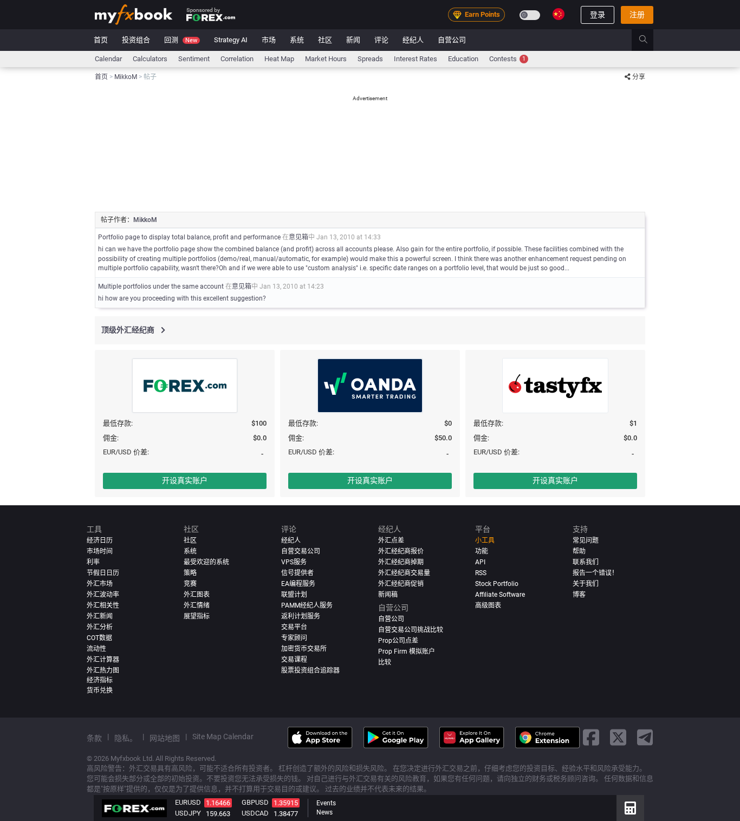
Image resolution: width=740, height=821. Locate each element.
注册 (637, 14)
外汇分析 (100, 626)
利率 (93, 562)
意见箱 (298, 237)
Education (463, 59)
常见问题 (586, 540)
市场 (269, 40)
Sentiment (194, 59)
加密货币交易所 (304, 648)
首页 (101, 40)
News (324, 812)
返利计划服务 (300, 616)
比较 (384, 662)
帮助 (579, 551)
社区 (325, 40)
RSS (480, 572)
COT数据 (99, 637)
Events (326, 803)
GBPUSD (255, 802)
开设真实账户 (184, 480)
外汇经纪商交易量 (404, 572)
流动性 (96, 648)
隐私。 (125, 737)
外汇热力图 (103, 670)
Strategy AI (231, 40)
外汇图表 (197, 594)
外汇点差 (391, 540)
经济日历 (100, 540)
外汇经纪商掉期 (401, 562)
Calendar (108, 59)
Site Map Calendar (223, 736)
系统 (297, 40)
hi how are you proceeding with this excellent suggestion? (182, 298)
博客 (579, 594)
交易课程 (294, 659)
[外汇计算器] (630, 808)
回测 (180, 40)
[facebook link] (591, 737)
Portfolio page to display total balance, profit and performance (189, 237)
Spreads (370, 59)
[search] (649, 40)
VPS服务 (294, 562)
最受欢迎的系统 (206, 562)
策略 (190, 572)
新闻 (353, 40)
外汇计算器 (103, 659)
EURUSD (188, 802)
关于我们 (586, 583)
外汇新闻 (100, 616)
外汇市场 (100, 583)
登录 (597, 14)
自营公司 (452, 40)
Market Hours (326, 59)
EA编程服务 (298, 583)
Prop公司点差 (398, 640)
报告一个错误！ (595, 572)
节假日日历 (103, 572)
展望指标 (197, 616)
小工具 (485, 540)
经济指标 (100, 679)
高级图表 (488, 605)
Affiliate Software (500, 594)
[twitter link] (618, 737)
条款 (94, 737)
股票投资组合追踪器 (310, 670)
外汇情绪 (197, 605)
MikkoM (145, 220)
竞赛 (190, 583)
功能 (481, 551)
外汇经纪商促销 (401, 583)
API (480, 562)
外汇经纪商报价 (401, 551)
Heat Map (279, 59)
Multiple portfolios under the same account (161, 286)
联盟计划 (294, 594)
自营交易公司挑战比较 (410, 629)
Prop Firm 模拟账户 (406, 651)
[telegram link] (645, 737)
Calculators (150, 59)
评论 (381, 40)
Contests (507, 59)
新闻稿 (388, 594)
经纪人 (413, 40)
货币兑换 (100, 690)
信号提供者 (297, 572)
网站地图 (165, 737)
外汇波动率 (103, 594)
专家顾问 (294, 637)
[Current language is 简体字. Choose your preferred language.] (558, 14)
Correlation (237, 59)
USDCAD (255, 813)
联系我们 (586, 562)
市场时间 (100, 551)
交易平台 (294, 626)
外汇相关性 (103, 605)
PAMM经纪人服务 (307, 605)
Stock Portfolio (496, 583)
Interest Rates (415, 59)
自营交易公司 (300, 551)
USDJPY (188, 813)
